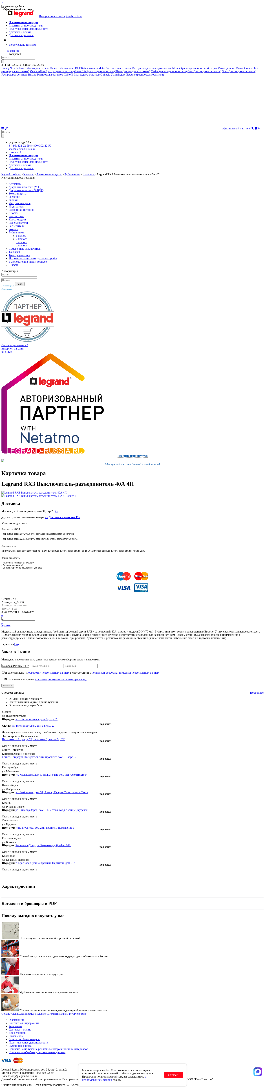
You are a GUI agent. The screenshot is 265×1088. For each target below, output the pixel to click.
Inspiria (35, 68)
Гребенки (14, 196)
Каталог (14, 152)
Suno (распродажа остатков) (239, 71)
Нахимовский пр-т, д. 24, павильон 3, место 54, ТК (33, 739)
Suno (84, 1013)
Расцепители (17, 225)
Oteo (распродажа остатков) (204, 71)
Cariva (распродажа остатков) (169, 71)
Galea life (23, 1013)
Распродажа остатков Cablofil (55, 74)
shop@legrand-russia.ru (22, 44)
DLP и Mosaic (37, 1013)
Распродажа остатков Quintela (92, 74)
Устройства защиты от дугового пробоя (33, 258)
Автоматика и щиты (118, 68)
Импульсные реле (19, 203)
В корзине (13, 50)
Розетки (13, 229)
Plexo (77, 1013)
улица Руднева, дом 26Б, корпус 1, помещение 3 (45, 827)
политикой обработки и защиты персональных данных (125, 672)
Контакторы (16, 216)
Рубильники (16, 232)
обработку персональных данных (48, 672)
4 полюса (21, 245)
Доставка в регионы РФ (64, 517)
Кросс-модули (17, 219)
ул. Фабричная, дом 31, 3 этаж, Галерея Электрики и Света (52, 792)
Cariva (70, 1013)
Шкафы (13, 264)
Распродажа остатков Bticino (18, 74)
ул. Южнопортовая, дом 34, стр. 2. (37, 719)
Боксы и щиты (17, 193)
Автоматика (53, 1013)
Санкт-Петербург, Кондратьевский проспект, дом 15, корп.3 (39, 756)
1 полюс (21, 235)
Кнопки (13, 212)
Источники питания (21, 209)
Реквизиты (15, 1026)
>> (56, 511)
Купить (5, 625)
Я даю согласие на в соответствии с (82, 672)
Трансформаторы (19, 255)
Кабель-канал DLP (69, 68)
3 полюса (21, 242)
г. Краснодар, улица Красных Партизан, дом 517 (45, 862)
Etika (28, 68)
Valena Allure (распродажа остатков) (52, 71)
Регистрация (6, 289)
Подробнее (257, 692)
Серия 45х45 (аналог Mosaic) (227, 68)
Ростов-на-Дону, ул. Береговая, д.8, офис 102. (43, 845)
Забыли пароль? (8, 286)
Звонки (13, 200)
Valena (20, 68)
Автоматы (15, 183)
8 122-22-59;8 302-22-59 (30, 145)
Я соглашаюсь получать (46, 679)
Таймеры (14, 251)
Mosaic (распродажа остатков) (190, 68)
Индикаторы (16, 206)
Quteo (53, 68)
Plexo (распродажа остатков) (132, 71)
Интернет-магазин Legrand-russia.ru (60, 16)
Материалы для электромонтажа (151, 68)
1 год (17, 644)
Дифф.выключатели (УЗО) (25, 187)
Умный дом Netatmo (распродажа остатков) (137, 74)
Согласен (173, 1074)
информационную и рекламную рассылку (61, 679)
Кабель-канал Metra (93, 68)
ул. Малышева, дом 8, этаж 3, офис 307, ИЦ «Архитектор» (51, 774)
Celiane (45, 68)
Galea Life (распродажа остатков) (94, 71)
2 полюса (21, 238)
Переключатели (18, 222)
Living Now (8, 68)
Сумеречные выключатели (25, 248)
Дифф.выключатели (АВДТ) (26, 190)
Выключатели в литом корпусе (28, 261)
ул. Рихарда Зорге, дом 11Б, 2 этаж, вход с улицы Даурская (51, 809)
